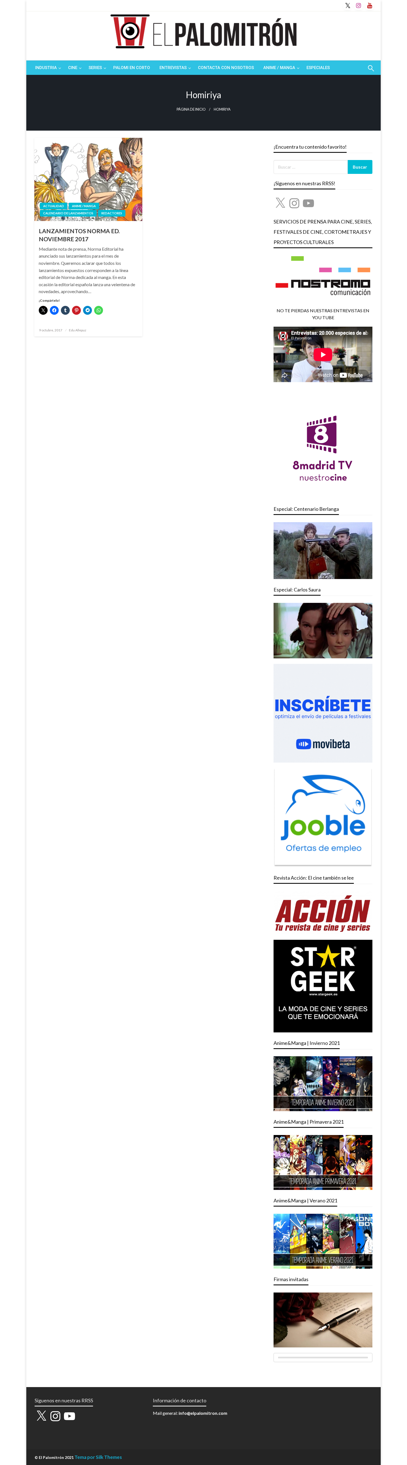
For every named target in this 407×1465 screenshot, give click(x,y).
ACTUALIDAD (53, 206)
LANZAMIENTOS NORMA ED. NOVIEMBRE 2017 (79, 234)
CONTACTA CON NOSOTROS (226, 67)
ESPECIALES (318, 67)
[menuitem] (46, 68)
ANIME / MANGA (279, 67)
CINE (72, 67)
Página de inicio (191, 109)
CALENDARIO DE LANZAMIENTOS (68, 213)
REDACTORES (111, 213)
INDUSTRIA (46, 67)
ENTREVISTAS (173, 67)
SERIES (95, 67)
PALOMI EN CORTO (131, 67)
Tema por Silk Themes (98, 1457)
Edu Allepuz (77, 330)
